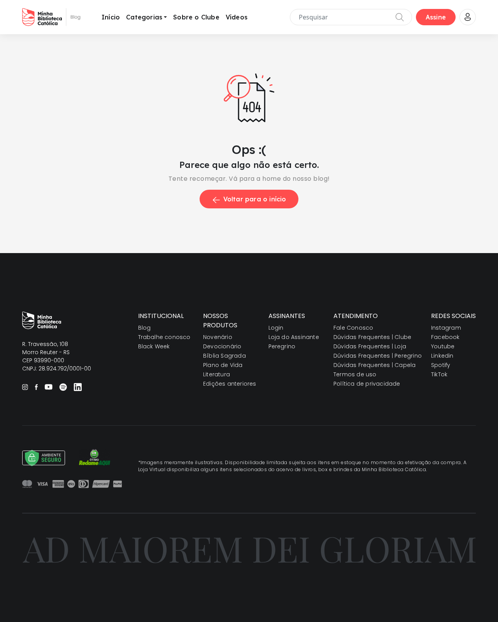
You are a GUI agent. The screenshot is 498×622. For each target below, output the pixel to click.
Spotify (440, 365)
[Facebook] (36, 387)
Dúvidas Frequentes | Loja (369, 346)
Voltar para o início (254, 199)
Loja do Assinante (293, 337)
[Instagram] (25, 387)
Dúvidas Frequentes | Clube (372, 337)
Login (276, 328)
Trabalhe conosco (164, 337)
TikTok (439, 374)
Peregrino (282, 346)
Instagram (446, 328)
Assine (436, 17)
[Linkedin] (78, 387)
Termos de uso (355, 374)
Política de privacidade (366, 384)
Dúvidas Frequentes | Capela (374, 365)
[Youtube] (48, 387)
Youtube (442, 346)
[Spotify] (63, 387)
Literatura (216, 374)
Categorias (144, 17)
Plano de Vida (223, 365)
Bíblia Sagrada (224, 356)
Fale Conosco (353, 328)
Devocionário (222, 346)
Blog (144, 328)
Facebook (445, 337)
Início (111, 17)
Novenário (217, 337)
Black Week (154, 346)
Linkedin (442, 356)
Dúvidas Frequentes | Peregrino (377, 356)
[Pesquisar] (399, 17)
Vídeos (236, 17)
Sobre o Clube (196, 17)
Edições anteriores (229, 384)
